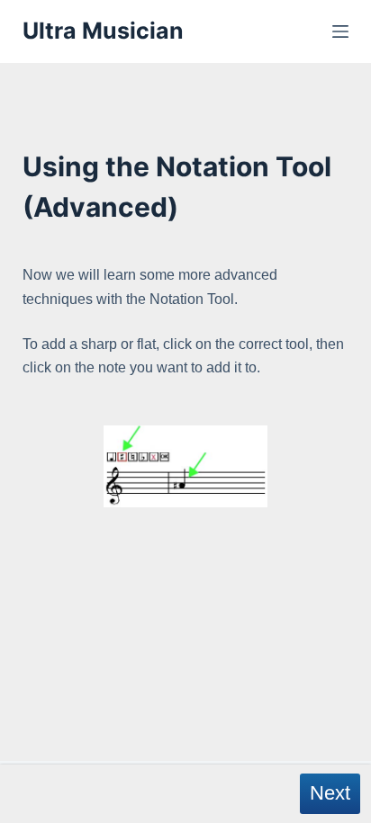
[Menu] (340, 31)
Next (330, 793)
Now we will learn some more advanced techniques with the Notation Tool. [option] (183, 321)
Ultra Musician (103, 30)
